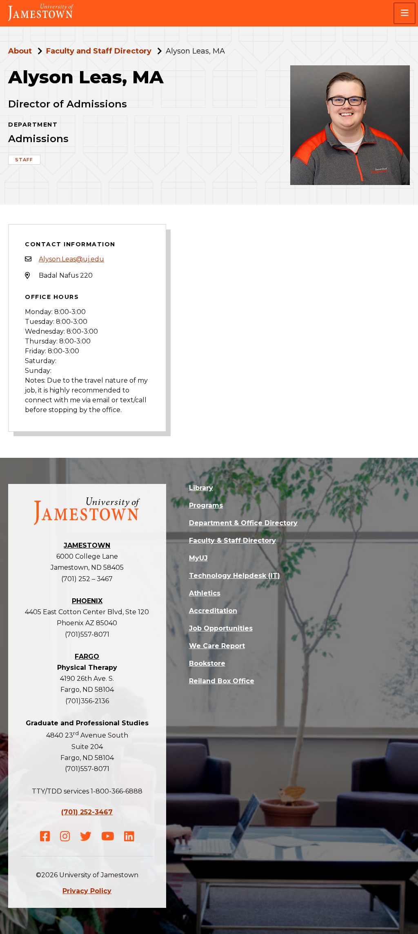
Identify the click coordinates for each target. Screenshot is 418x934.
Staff (24, 160)
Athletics (204, 593)
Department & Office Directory (243, 523)
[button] (405, 13)
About (20, 51)
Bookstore (207, 663)
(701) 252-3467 (87, 812)
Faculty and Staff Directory (98, 51)
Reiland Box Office (221, 681)
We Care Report (217, 646)
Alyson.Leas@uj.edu (71, 259)
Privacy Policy (86, 891)
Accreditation (213, 611)
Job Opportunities (221, 628)
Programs (206, 505)
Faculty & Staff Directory (232, 540)
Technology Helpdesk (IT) (234, 576)
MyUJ (198, 558)
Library (201, 488)
